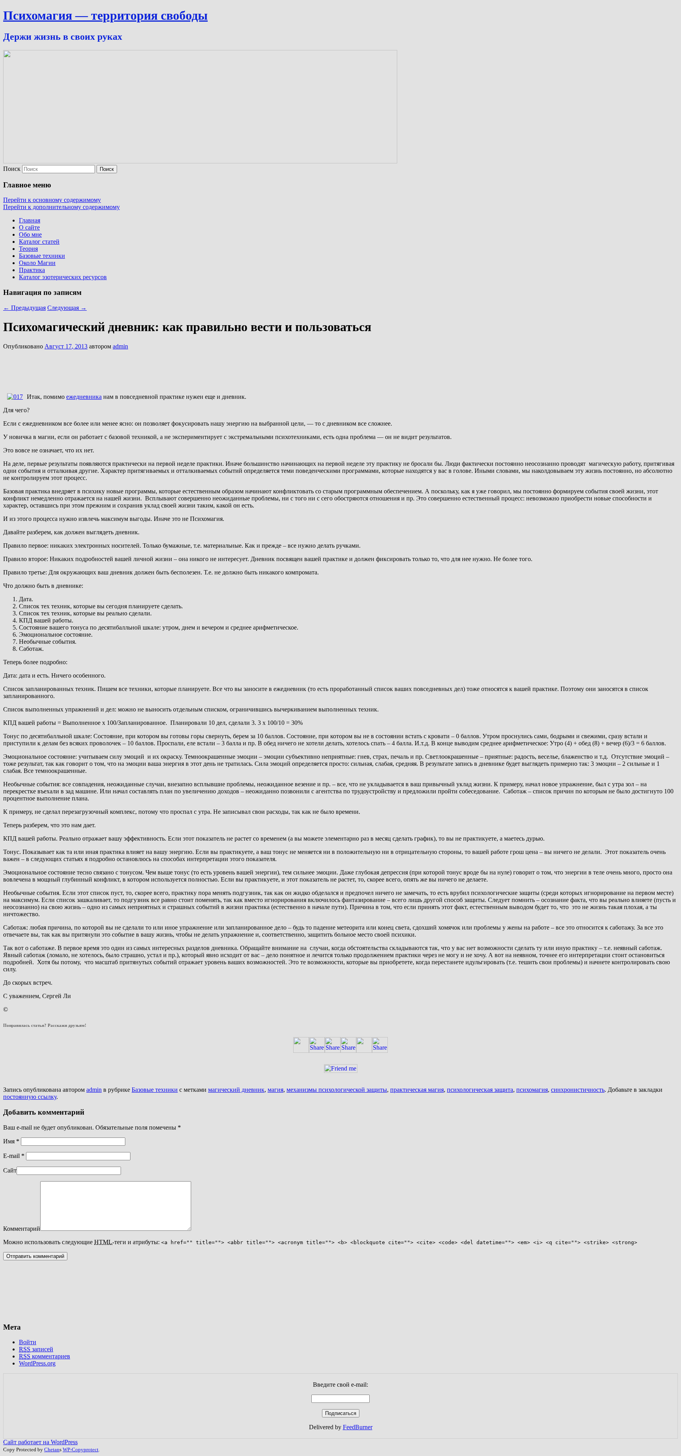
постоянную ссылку (29, 1096)
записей (36, 1349)
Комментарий (21, 1228)
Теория (28, 248)
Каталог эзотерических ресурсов (63, 277)
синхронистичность (578, 1089)
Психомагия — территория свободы (105, 15)
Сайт (10, 1170)
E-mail (13, 1155)
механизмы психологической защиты (337, 1089)
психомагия (532, 1089)
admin (120, 346)
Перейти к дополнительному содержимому (61, 207)
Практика (32, 270)
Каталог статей (39, 241)
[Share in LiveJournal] (364, 1050)
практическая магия (417, 1089)
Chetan (52, 1449)
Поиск (11, 168)
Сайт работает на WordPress (40, 1442)
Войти (27, 1342)
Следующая (67, 307)
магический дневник (236, 1089)
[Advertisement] (146, 367)
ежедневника (84, 396)
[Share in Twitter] (301, 1050)
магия (275, 1089)
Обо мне (30, 234)
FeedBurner (357, 1427)
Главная (29, 220)
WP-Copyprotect (81, 1449)
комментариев (44, 1356)
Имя (11, 1141)
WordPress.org (37, 1363)
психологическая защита (480, 1089)
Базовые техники (42, 255)
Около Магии (37, 262)
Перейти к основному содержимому (52, 199)
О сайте (29, 227)
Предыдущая (24, 307)
